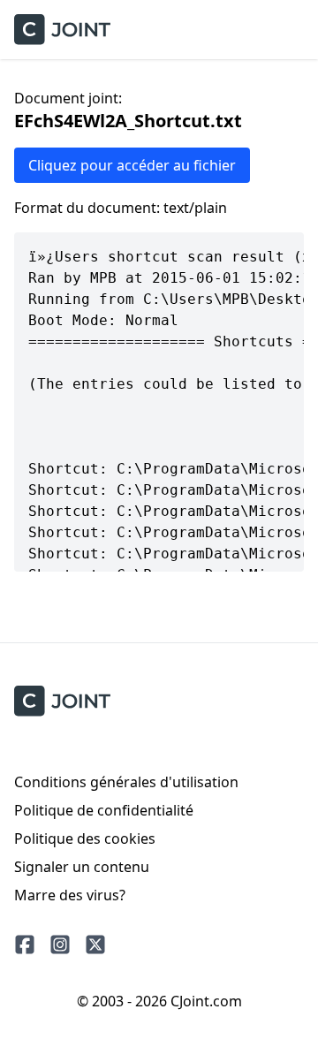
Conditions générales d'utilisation (126, 782)
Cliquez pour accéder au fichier (132, 165)
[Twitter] (95, 944)
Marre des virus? (69, 895)
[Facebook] (24, 944)
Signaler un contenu (81, 866)
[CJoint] (62, 701)
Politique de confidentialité (103, 810)
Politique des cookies (84, 838)
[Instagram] (60, 944)
